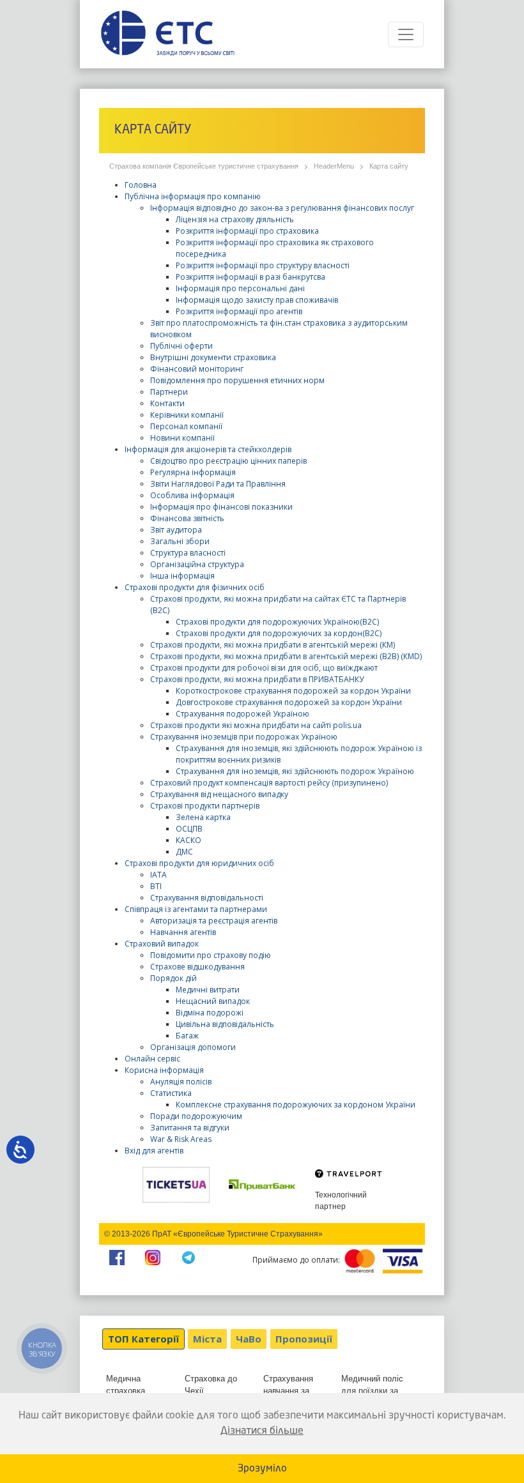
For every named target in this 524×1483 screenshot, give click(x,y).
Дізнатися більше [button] (262, 1431)
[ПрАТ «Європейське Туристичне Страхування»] (167, 34)
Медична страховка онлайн (125, 1391)
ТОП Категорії (143, 1338)
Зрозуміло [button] (262, 1469)
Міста (207, 1338)
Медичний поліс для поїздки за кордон (372, 1391)
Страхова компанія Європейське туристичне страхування (203, 166)
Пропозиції (303, 1338)
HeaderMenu (334, 166)
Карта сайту (388, 166)
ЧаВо (248, 1338)
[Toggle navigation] (406, 34)
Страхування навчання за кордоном (288, 1391)
